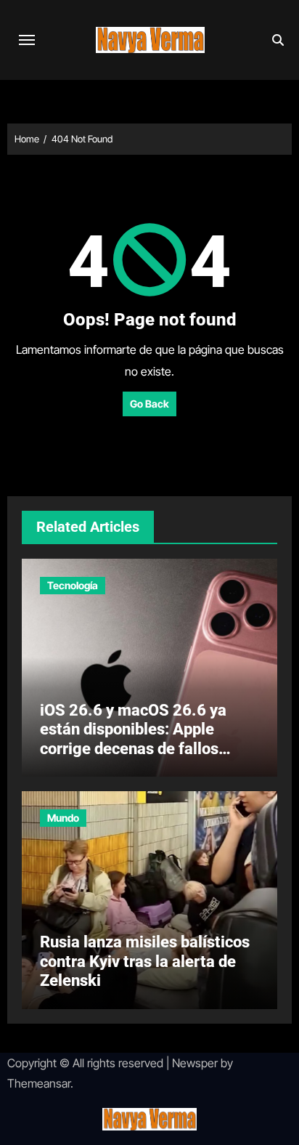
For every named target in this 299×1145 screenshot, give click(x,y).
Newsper (195, 1063)
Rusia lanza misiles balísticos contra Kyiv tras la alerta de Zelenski (145, 961)
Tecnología (72, 585)
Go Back (149, 403)
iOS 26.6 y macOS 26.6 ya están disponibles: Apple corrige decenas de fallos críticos (133, 739)
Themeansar (38, 1083)
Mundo (63, 818)
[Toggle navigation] (27, 40)
